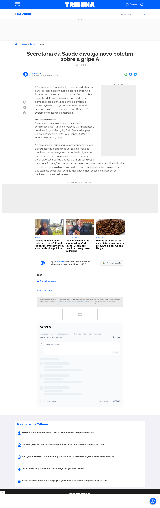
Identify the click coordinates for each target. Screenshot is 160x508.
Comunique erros (47, 281)
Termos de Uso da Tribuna (65, 302)
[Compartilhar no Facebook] (130, 74)
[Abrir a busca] (142, 5)
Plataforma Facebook (83, 302)
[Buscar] (145, 14)
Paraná (24, 14)
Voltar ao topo (45, 290)
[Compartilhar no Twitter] (135, 74)
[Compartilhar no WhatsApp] (125, 74)
